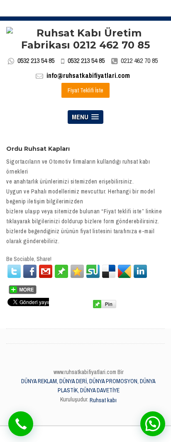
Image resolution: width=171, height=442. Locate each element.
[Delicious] (108, 271)
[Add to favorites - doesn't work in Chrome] (77, 271)
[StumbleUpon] (93, 271)
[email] (45, 271)
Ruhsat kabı (103, 400)
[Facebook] (30, 271)
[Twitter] (14, 271)
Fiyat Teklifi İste (85, 90)
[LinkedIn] (140, 271)
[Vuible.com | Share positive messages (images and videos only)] (61, 271)
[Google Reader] (124, 271)
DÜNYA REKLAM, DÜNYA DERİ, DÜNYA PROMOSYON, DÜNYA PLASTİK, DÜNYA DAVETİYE (88, 385)
